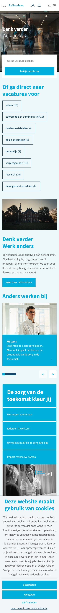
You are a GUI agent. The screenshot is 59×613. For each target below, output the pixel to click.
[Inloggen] (34, 5)
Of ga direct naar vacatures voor (23, 90)
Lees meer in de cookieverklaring (29, 608)
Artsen (12, 341)
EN (54, 5)
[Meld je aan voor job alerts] (39, 5)
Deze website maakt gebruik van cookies (29, 505)
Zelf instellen (29, 602)
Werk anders (14, 35)
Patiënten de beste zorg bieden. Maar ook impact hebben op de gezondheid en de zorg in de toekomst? (25, 352)
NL (49, 5)
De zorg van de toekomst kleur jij (29, 395)
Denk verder (15, 29)
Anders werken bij (25, 296)
